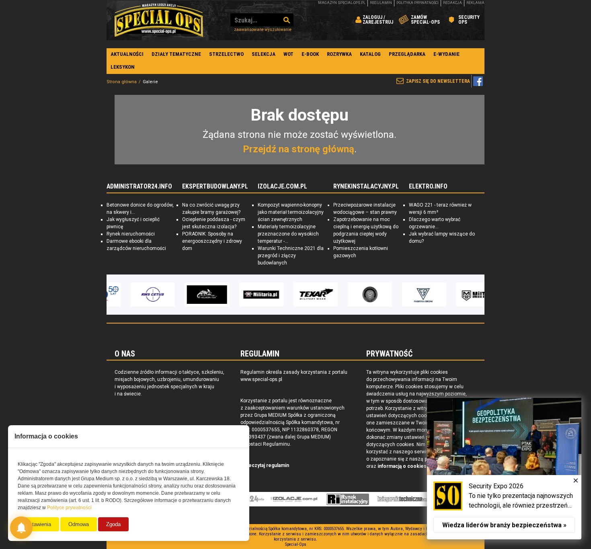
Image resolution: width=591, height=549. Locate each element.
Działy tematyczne (176, 54)
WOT (288, 54)
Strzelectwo (226, 54)
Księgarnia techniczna (405, 499)
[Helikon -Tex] (187, 295)
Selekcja (263, 54)
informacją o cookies (402, 466)
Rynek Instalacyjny (348, 499)
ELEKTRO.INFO (428, 186)
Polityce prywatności (69, 507)
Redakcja (452, 3)
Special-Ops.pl (159, 20)
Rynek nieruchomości (131, 234)
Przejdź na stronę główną (298, 149)
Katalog (370, 54)
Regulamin (381, 3)
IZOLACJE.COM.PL (282, 186)
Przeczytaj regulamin (264, 465)
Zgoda (113, 524)
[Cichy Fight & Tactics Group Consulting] (350, 295)
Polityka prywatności (417, 3)
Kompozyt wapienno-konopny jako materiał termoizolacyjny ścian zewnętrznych (291, 212)
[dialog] (504, 468)
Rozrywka (339, 54)
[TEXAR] (295, 295)
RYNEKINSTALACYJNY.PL (366, 186)
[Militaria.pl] (241, 295)
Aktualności (127, 54)
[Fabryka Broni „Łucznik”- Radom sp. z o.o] (404, 295)
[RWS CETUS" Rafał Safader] (133, 295)
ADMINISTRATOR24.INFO (139, 186)
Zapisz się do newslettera (438, 81)
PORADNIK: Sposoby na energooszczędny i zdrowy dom (212, 241)
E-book (310, 54)
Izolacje (294, 499)
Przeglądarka (407, 54)
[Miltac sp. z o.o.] (458, 295)
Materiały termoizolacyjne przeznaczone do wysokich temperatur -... (288, 234)
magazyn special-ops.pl (341, 3)
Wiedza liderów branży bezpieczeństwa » (504, 525)
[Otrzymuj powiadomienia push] (21, 527)
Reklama (475, 3)
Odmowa (78, 524)
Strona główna (122, 81)
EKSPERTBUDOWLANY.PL (215, 186)
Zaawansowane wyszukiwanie (262, 29)
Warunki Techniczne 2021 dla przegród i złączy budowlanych (291, 256)
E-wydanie (446, 54)
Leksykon (123, 67)
